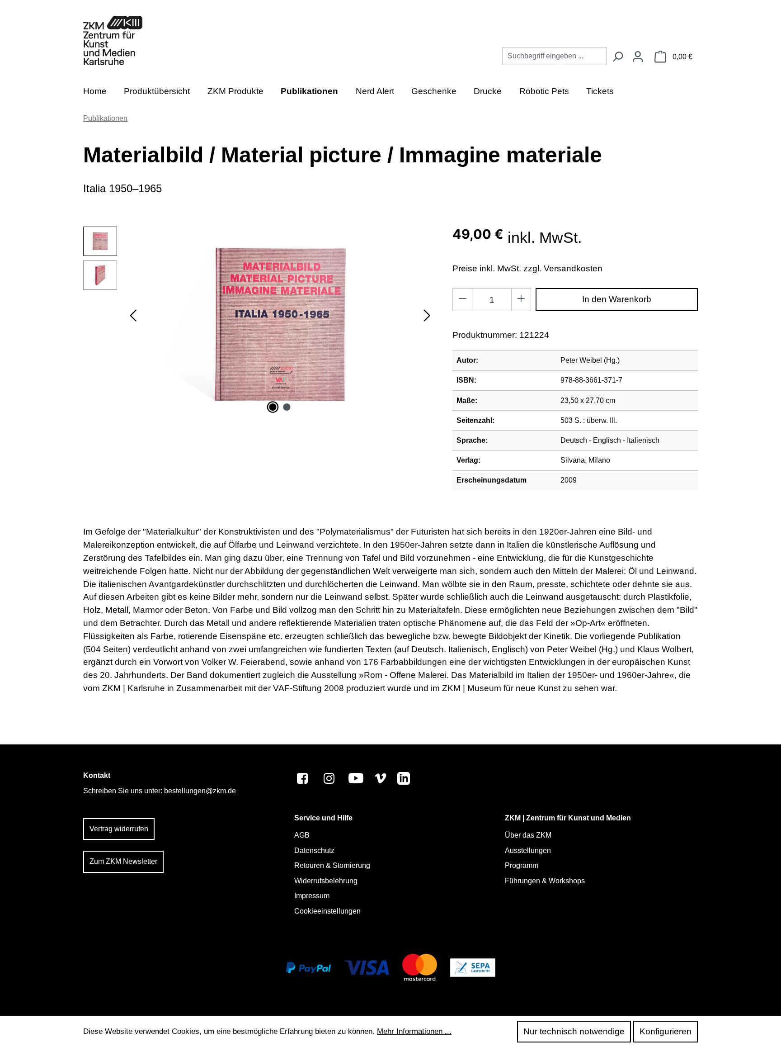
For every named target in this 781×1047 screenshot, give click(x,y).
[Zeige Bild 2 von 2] (287, 407)
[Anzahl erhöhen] (521, 299)
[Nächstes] (427, 323)
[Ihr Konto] (637, 57)
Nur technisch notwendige (574, 1031)
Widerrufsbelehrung (326, 881)
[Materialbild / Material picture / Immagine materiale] (280, 324)
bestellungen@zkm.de (200, 791)
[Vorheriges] (133, 323)
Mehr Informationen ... (414, 1031)
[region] (258, 324)
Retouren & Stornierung (332, 865)
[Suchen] (617, 57)
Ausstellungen (528, 850)
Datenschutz (314, 850)
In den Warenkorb (616, 299)
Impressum (311, 896)
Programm (521, 865)
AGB (302, 835)
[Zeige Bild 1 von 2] (273, 407)
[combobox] (554, 56)
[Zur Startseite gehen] (112, 41)
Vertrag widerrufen (118, 829)
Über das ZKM (528, 835)
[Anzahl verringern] (462, 299)
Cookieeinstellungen (327, 911)
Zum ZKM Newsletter (123, 861)
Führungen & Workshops (545, 881)
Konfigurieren (666, 1031)
